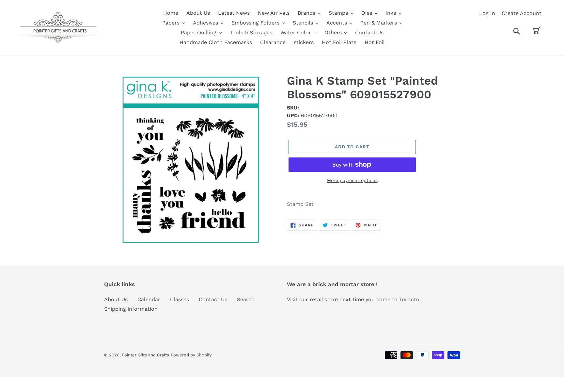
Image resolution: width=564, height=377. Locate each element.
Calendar (148, 299)
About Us (116, 299)
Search (246, 299)
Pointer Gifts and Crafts (145, 354)
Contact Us (213, 299)
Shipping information (131, 309)
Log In (487, 13)
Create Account (521, 13)
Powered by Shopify (191, 354)
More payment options (352, 180)
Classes (179, 299)
